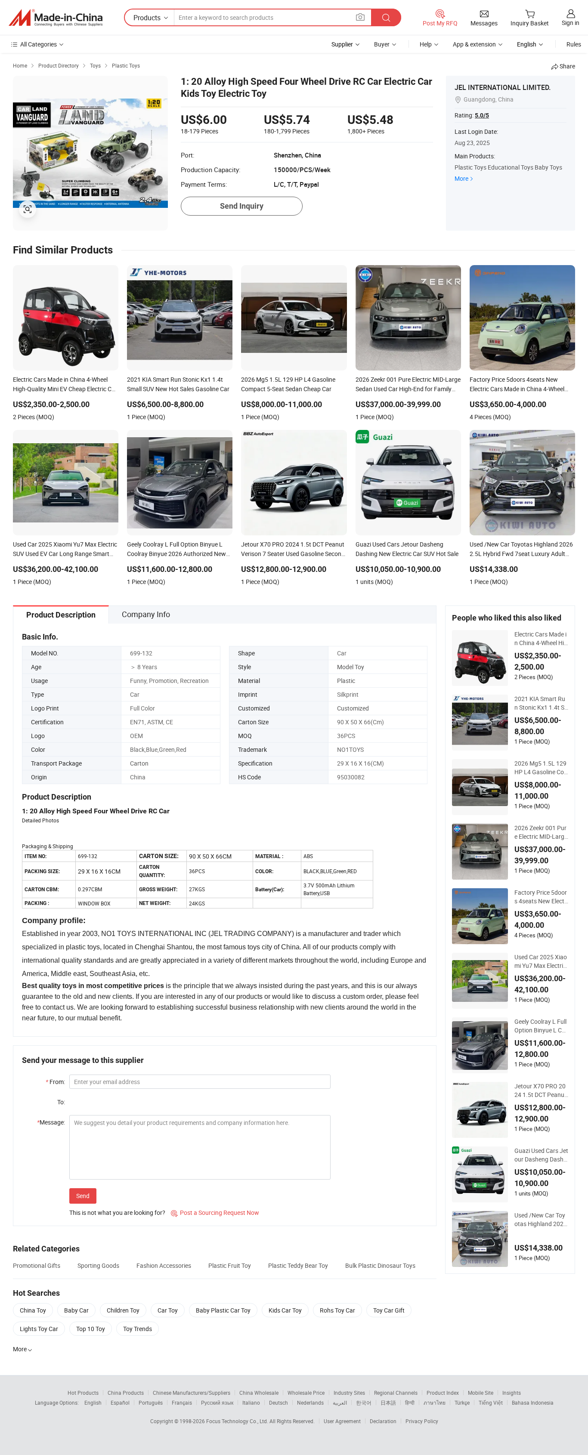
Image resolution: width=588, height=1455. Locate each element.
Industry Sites (349, 1392)
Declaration (383, 1421)
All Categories (38, 44)
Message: (51, 1122)
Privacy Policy (421, 1421)
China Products (126, 1392)
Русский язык (217, 1402)
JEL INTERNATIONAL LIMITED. (503, 87)
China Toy (33, 1310)
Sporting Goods (98, 1265)
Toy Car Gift (389, 1310)
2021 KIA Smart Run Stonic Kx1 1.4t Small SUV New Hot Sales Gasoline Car (540, 703)
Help (426, 44)
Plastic (346, 681)
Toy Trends (137, 1329)
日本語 (388, 1402)
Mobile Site (480, 1392)
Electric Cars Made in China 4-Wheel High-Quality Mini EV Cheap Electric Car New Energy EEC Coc (541, 638)
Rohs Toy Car (337, 1310)
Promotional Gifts (36, 1265)
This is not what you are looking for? (117, 1212)
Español (120, 1402)
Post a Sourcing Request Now (215, 1212)
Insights (511, 1392)
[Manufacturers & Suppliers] (55, 18)
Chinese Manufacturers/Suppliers (191, 1392)
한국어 (363, 1402)
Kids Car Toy (285, 1310)
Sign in (570, 23)
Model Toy (350, 667)
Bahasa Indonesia (533, 1402)
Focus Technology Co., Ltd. (237, 1421)
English (93, 1402)
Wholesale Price (306, 1392)
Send (83, 1196)
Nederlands (310, 1402)
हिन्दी (410, 1402)
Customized (353, 708)
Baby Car (76, 1310)
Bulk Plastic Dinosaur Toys (380, 1265)
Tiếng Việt (491, 1402)
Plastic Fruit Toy (229, 1265)
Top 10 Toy (90, 1329)
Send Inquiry (241, 205)
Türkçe (462, 1402)
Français (182, 1402)
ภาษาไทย (435, 1402)
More (461, 178)
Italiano (251, 1402)
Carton (139, 763)
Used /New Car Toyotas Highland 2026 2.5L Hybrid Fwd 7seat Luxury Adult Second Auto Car (540, 1219)
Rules (573, 44)
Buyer (382, 44)
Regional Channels (396, 1392)
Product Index (443, 1392)
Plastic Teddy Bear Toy (298, 1265)
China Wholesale (259, 1392)
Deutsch (278, 1402)
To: (61, 1102)
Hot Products (83, 1392)
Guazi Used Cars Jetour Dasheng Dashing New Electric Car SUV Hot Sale (541, 1155)
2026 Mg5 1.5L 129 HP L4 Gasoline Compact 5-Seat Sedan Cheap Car (541, 767)
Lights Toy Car (39, 1329)
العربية (340, 1402)
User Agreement (342, 1421)
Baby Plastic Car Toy (223, 1310)
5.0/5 (482, 115)
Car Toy (168, 1310)
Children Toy (123, 1310)
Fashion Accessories (163, 1265)
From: (55, 1082)
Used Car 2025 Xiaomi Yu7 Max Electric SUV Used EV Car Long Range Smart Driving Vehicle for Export (541, 961)
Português (151, 1402)
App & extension (474, 44)
